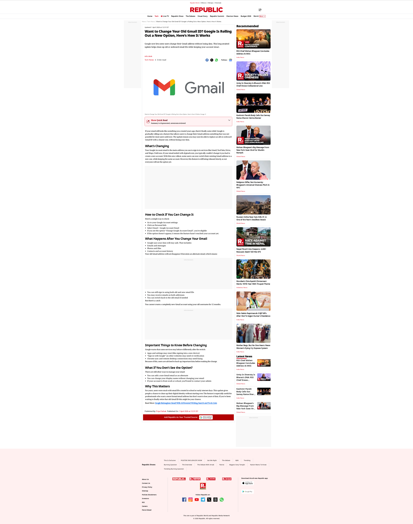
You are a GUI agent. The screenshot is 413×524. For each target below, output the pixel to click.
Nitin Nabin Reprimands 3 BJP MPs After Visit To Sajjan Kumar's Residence (253, 314)
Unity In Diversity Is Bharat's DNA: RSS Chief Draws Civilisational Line (253, 84)
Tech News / (151, 21)
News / (144, 21)
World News (240, 223)
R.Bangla (210, 3)
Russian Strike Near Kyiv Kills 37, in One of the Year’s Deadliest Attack (251, 218)
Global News (240, 89)
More (261, 16)
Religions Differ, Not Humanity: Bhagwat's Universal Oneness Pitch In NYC (253, 185)
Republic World (194, 3)
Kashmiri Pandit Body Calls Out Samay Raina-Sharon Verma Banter (253, 116)
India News (240, 57)
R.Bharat (203, 3)
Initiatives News (241, 287)
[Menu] (259, 9)
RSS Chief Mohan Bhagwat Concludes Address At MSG (252, 52)
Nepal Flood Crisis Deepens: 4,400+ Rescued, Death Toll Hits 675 (251, 250)
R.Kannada (218, 3)
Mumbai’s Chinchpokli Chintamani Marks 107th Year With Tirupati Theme (253, 282)
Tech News (149, 60)
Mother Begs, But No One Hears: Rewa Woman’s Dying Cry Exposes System (253, 346)
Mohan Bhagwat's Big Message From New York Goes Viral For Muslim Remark (252, 150)
